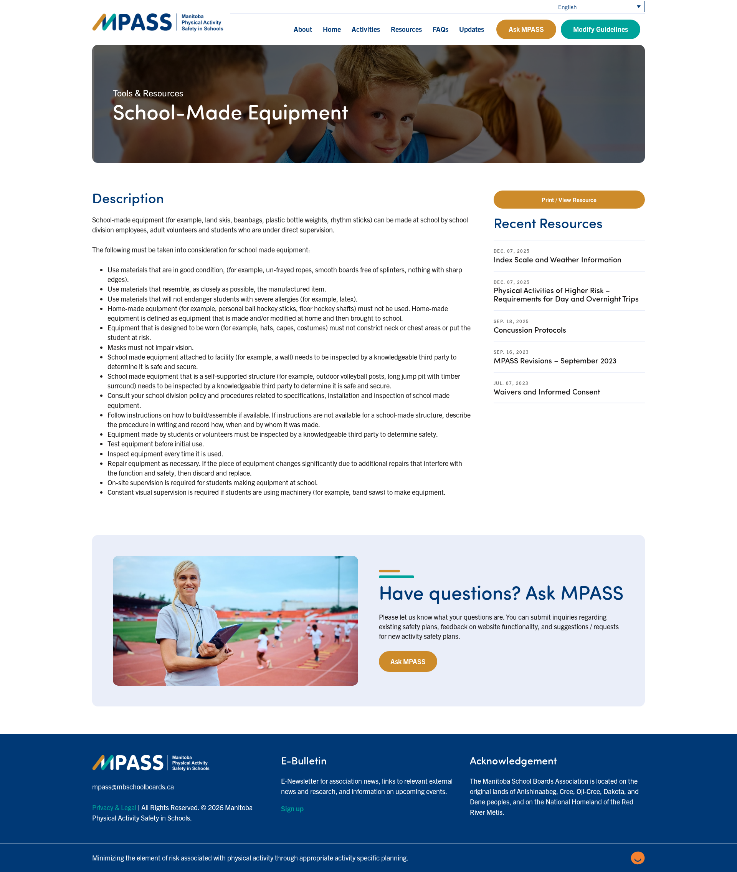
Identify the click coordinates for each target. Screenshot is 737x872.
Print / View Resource (569, 199)
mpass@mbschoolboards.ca (133, 786)
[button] (293, 808)
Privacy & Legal (114, 807)
